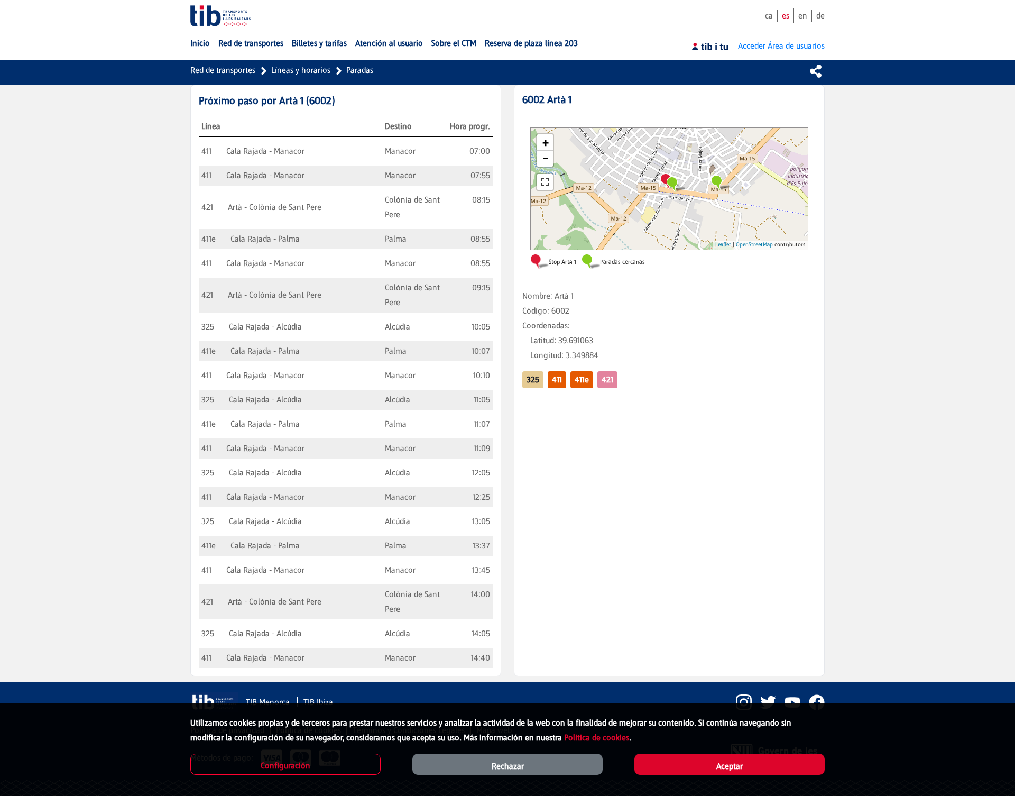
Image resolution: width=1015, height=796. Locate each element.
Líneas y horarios (300, 70)
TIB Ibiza (318, 702)
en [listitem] (802, 16)
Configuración (285, 766)
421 (607, 379)
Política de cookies (596, 738)
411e (582, 379)
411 (557, 379)
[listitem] (739, 702)
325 (533, 379)
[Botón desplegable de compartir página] (816, 70)
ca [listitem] (769, 16)
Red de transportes (222, 70)
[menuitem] (200, 43)
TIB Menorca (269, 702)
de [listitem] (820, 16)
